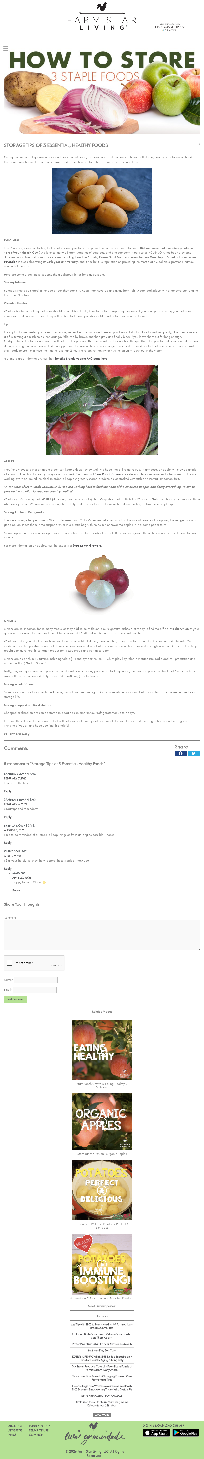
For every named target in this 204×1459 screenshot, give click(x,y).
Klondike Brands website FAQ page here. (80, 358)
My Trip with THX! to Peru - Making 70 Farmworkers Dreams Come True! (102, 1326)
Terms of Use (39, 1430)
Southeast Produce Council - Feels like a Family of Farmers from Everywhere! (102, 1368)
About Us (15, 1426)
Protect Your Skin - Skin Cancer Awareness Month (102, 1344)
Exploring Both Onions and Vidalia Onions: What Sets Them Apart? (102, 1336)
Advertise (15, 1430)
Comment (11, 917)
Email (8, 989)
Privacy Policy (39, 1426)
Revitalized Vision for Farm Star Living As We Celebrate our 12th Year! (102, 1404)
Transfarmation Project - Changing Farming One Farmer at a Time (102, 1378)
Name (8, 980)
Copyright (37, 1435)
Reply (8, 791)
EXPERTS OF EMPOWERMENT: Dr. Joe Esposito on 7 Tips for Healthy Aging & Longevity (102, 1358)
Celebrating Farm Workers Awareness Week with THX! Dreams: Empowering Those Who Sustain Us (102, 1388)
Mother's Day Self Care (102, 1350)
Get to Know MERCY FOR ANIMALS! (102, 1395)
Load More (102, 1414)
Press (12, 1435)
